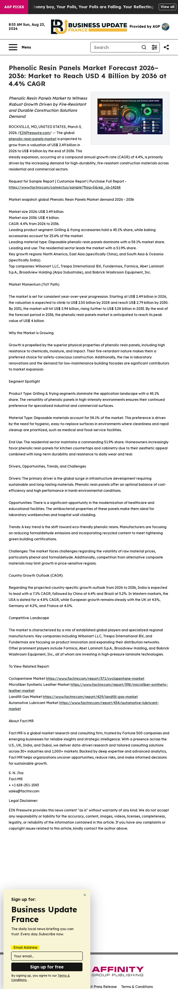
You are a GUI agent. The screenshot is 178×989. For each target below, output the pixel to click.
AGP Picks (14, 7)
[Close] (85, 895)
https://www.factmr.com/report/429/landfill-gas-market (90, 696)
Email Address (25, 947)
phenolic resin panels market (32, 139)
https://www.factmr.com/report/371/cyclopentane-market (95, 678)
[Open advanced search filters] (154, 47)
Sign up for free (47, 967)
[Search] (144, 47)
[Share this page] (166, 47)
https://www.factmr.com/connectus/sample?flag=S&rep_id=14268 (65, 187)
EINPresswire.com (35, 133)
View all (167, 7)
